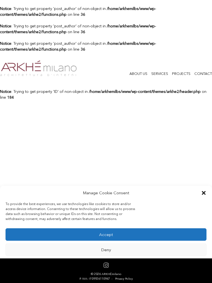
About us (138, 74)
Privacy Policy (124, 279)
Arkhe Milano (38, 68)
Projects (181, 74)
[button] (203, 193)
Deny (106, 249)
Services (159, 74)
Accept (106, 234)
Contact (203, 74)
